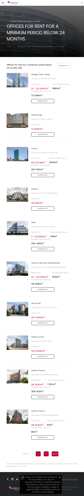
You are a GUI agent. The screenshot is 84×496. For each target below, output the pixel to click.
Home (9, 46)
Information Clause (69, 479)
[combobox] (63, 65)
